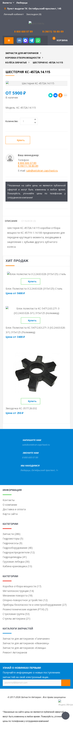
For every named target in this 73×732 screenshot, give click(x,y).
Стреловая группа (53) (16, 614)
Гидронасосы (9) (12, 543)
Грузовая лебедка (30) (16, 561)
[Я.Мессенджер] (50, 95)
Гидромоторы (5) (13, 538)
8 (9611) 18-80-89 (52, 31)
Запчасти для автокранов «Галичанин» (26, 638)
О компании (10, 504)
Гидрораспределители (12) (19, 552)
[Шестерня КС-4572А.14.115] (36, 83)
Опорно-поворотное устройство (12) (25, 600)
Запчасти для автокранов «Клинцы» (24, 648)
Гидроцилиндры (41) (15, 557)
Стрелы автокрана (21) (16, 618)
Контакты (9, 500)
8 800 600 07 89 (27, 163)
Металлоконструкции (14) (18, 591)
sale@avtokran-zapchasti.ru (42, 170)
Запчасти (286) (11, 534)
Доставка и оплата (14, 509)
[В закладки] (42, 140)
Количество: (11, 121)
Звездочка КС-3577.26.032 (21, 408)
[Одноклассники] (60, 95)
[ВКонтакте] (55, 95)
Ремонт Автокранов (15, 652)
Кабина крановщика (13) (17, 566)
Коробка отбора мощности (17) (22, 586)
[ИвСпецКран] (36, 23)
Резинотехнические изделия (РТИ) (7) (25, 609)
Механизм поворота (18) (18, 595)
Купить (21, 140)
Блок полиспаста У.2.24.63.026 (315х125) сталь (34, 288)
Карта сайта (10, 514)
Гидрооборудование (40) (18, 547)
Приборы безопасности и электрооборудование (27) (35, 604)
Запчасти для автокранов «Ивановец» (26, 643)
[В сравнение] (43, 281)
